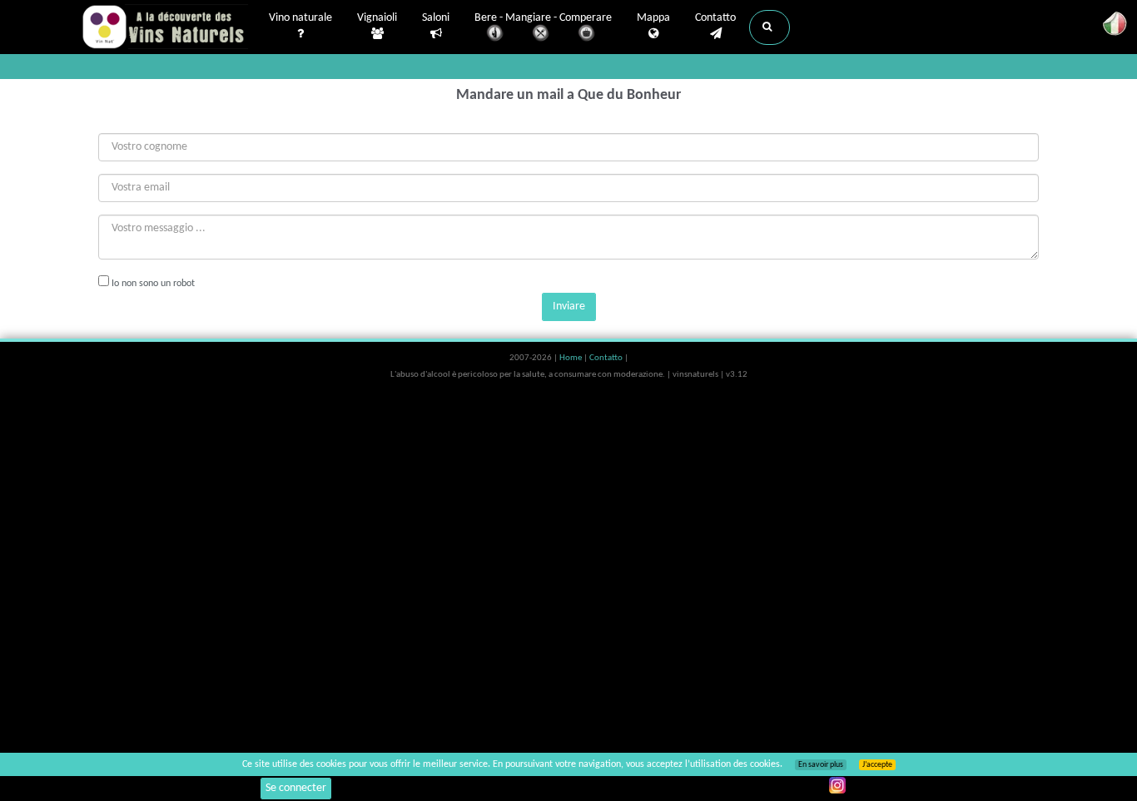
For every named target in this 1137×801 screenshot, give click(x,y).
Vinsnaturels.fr (165, 27)
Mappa (653, 18)
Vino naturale (300, 18)
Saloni (435, 18)
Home (571, 358)
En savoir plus (820, 765)
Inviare (569, 306)
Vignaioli (377, 18)
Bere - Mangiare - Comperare (543, 18)
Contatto (715, 18)
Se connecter (296, 788)
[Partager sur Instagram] (837, 785)
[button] (769, 27)
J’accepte (877, 765)
